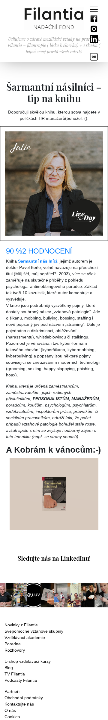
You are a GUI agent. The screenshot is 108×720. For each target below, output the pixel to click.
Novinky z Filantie (21, 624)
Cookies (12, 716)
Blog (8, 667)
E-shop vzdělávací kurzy (27, 661)
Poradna (12, 643)
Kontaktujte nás (19, 704)
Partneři (12, 691)
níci (53, 261)
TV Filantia (14, 674)
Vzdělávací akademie (24, 637)
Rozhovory (14, 650)
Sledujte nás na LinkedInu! (54, 558)
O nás (10, 710)
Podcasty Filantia (20, 680)
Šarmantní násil (34, 261)
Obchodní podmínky (23, 697)
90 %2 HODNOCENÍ (39, 251)
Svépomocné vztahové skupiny (33, 631)
